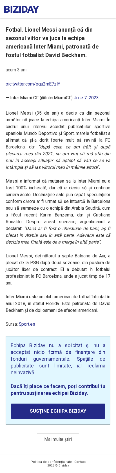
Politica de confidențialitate (51, 462)
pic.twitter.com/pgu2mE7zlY (33, 84)
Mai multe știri (58, 439)
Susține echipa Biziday (58, 411)
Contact (80, 462)
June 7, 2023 (86, 97)
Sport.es (27, 324)
